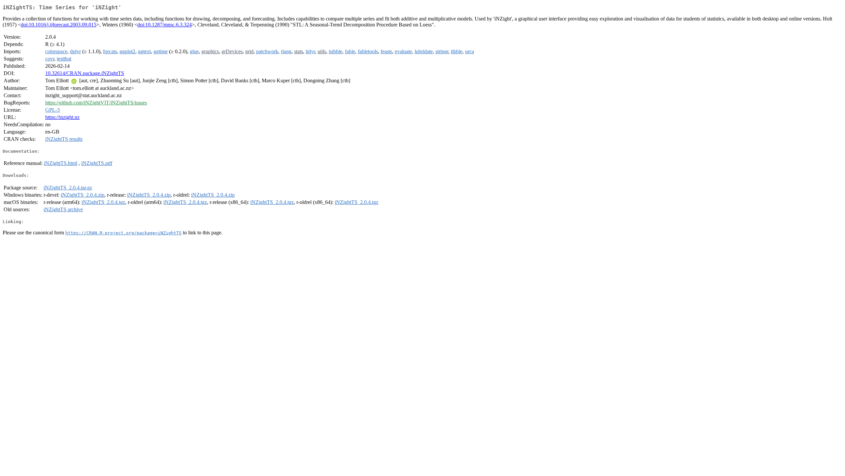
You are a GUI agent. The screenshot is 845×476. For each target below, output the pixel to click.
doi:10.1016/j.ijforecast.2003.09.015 (58, 24)
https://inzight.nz (62, 117)
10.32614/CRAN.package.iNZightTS (84, 73)
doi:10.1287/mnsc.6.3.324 (164, 24)
